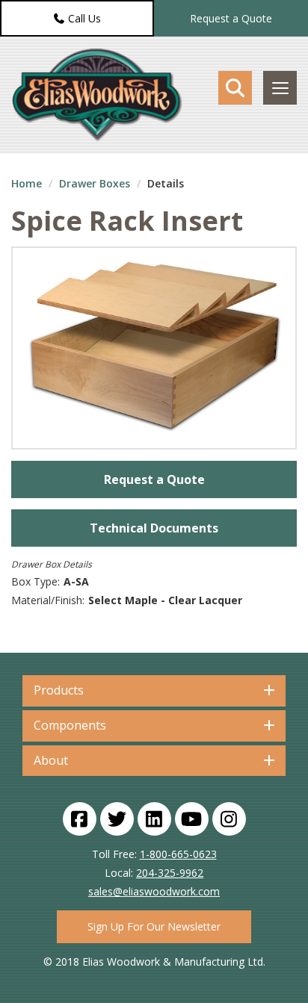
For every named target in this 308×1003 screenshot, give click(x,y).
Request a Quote (231, 18)
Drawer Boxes (94, 183)
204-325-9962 (169, 873)
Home (26, 183)
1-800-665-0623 (178, 854)
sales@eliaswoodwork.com (154, 891)
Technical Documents (154, 528)
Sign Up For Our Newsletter (154, 926)
